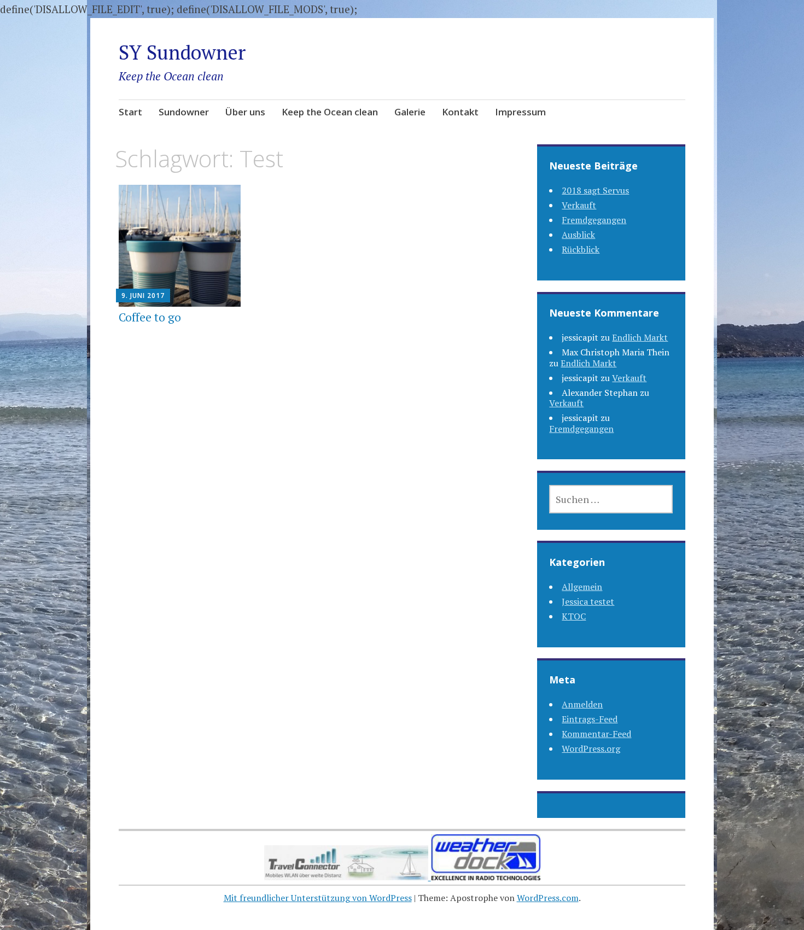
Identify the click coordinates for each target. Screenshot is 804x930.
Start (130, 112)
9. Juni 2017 (143, 295)
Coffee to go (150, 317)
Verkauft (579, 205)
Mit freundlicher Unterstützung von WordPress (318, 898)
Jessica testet (588, 601)
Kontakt (460, 112)
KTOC (574, 616)
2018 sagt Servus (595, 190)
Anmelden (582, 704)
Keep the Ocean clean (330, 112)
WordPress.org (591, 748)
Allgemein (582, 587)
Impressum (520, 112)
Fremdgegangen (594, 220)
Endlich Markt (640, 337)
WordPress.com (548, 898)
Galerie (410, 112)
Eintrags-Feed (589, 719)
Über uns (245, 112)
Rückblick (580, 249)
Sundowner (184, 112)
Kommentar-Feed (596, 734)
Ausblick (578, 235)
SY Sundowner (182, 52)
